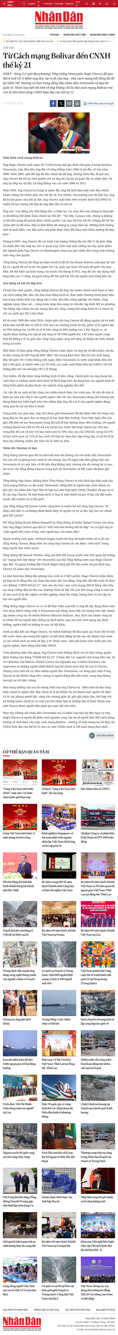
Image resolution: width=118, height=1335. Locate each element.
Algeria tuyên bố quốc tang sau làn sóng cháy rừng (19, 1155)
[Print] (77, 103)
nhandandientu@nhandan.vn (100, 1329)
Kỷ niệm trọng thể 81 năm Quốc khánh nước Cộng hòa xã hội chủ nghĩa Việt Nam (58, 886)
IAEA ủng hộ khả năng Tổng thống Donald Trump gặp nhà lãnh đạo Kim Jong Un (19, 1201)
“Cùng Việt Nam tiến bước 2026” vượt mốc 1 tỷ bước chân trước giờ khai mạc (18, 793)
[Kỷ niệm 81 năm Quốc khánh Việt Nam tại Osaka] (59, 914)
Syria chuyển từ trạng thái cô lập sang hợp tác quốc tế (97, 1021)
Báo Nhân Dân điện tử (59, 20)
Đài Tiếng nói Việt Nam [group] (77, 1309)
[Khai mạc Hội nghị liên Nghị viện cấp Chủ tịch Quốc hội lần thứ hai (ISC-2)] (98, 1225)
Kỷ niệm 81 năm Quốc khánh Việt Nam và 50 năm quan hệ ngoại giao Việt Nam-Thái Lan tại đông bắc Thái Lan (98, 888)
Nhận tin (107, 3)
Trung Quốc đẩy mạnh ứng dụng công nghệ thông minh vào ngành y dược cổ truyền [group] (55, 41)
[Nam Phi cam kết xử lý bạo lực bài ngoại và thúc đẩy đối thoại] (59, 1136)
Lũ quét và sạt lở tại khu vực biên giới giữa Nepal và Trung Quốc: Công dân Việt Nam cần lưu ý (58, 1292)
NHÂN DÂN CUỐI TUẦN (74, 35)
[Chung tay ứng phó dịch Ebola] (20, 1003)
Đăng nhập (115, 3)
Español (69, 3)
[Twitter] (61, 103)
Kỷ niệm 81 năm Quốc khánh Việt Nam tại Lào (98, 932)
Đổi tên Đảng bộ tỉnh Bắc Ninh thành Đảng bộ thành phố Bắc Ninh (18, 886)
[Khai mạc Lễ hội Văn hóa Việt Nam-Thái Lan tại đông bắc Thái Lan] (59, 1043)
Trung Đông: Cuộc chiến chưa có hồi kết (56, 1021)
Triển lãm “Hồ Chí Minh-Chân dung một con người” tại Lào (18, 1108)
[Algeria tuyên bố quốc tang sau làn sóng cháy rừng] (20, 1136)
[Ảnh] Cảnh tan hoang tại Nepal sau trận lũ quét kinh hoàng (96, 1108)
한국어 (78, 4)
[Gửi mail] (69, 103)
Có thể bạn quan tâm (26, 751)
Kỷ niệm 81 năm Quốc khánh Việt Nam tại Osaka (59, 932)
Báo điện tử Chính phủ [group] (15, 1309)
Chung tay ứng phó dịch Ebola (17, 1021)
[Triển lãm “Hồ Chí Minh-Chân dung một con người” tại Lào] (20, 1088)
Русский (59, 3)
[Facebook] (53, 103)
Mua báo (86, 3)
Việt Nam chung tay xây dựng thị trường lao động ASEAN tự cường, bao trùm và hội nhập (97, 1292)
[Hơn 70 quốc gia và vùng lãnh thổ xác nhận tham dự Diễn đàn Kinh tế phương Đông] (59, 1088)
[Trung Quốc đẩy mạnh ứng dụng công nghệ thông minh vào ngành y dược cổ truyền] (20, 954)
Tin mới (93, 3)
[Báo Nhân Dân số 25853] (98, 772)
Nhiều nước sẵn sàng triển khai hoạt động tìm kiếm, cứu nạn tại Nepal (96, 1064)
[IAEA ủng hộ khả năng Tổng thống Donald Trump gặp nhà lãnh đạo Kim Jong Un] (20, 1181)
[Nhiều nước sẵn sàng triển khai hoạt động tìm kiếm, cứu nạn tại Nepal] (98, 1043)
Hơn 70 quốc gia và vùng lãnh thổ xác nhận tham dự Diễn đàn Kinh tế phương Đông (57, 1110)
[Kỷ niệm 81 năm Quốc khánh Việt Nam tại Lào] (98, 914)
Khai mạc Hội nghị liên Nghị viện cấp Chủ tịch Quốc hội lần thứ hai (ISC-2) (97, 1246)
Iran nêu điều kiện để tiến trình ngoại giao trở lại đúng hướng (19, 1064)
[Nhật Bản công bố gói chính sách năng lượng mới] (98, 1181)
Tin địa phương (100, 3)
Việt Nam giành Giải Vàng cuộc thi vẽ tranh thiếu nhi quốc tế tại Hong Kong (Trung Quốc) (96, 977)
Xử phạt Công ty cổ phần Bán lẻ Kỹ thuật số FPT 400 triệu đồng (97, 837)
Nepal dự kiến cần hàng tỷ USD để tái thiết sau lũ (18, 932)
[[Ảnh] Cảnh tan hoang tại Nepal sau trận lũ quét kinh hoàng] (98, 1088)
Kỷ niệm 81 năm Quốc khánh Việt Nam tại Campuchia (59, 1243)
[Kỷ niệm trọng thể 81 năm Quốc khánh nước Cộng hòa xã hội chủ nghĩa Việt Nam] (59, 865)
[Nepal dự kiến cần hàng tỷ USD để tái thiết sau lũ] (20, 914)
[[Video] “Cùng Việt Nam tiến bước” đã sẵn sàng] (59, 772)
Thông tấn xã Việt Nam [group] (46, 1309)
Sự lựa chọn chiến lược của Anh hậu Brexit (57, 1199)
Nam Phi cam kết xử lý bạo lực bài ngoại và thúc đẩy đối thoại (58, 1157)
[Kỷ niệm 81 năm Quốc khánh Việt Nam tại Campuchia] (59, 1225)
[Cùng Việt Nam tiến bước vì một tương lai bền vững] (20, 817)
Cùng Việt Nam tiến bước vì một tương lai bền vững (19, 835)
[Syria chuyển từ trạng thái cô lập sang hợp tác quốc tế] (98, 1003)
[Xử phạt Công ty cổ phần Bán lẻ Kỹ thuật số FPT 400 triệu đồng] (98, 817)
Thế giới (8, 48)
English (31, 3)
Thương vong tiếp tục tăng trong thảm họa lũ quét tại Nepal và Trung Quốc (96, 1157)
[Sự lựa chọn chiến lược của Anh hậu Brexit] (59, 1181)
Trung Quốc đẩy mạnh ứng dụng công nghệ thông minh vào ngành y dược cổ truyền (19, 975)
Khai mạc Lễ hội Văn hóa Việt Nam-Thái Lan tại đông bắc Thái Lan (58, 1064)
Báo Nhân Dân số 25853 (95, 789)
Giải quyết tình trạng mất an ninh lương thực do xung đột (19, 1243)
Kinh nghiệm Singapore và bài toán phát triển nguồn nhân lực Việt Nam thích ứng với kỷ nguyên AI (58, 840)
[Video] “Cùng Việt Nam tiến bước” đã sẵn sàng (58, 791)
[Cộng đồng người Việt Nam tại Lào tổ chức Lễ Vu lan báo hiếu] (20, 1270)
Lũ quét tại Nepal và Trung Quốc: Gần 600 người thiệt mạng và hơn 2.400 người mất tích (57, 977)
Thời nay (54, 35)
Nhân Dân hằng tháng (102, 35)
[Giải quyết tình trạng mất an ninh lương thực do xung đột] (20, 1225)
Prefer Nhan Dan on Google (101, 103)
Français (48, 3)
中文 (38, 4)
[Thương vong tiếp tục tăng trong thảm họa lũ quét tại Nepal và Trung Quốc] (98, 1136)
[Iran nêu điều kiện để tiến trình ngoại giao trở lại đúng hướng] (20, 1043)
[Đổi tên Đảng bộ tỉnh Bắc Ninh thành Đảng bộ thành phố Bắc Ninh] (20, 865)
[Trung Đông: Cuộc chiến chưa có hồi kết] (59, 1003)
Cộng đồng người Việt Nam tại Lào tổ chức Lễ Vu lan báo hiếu (19, 1290)
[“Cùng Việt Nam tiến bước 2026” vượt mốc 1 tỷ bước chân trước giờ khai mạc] (20, 772)
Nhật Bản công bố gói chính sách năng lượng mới (97, 1199)
